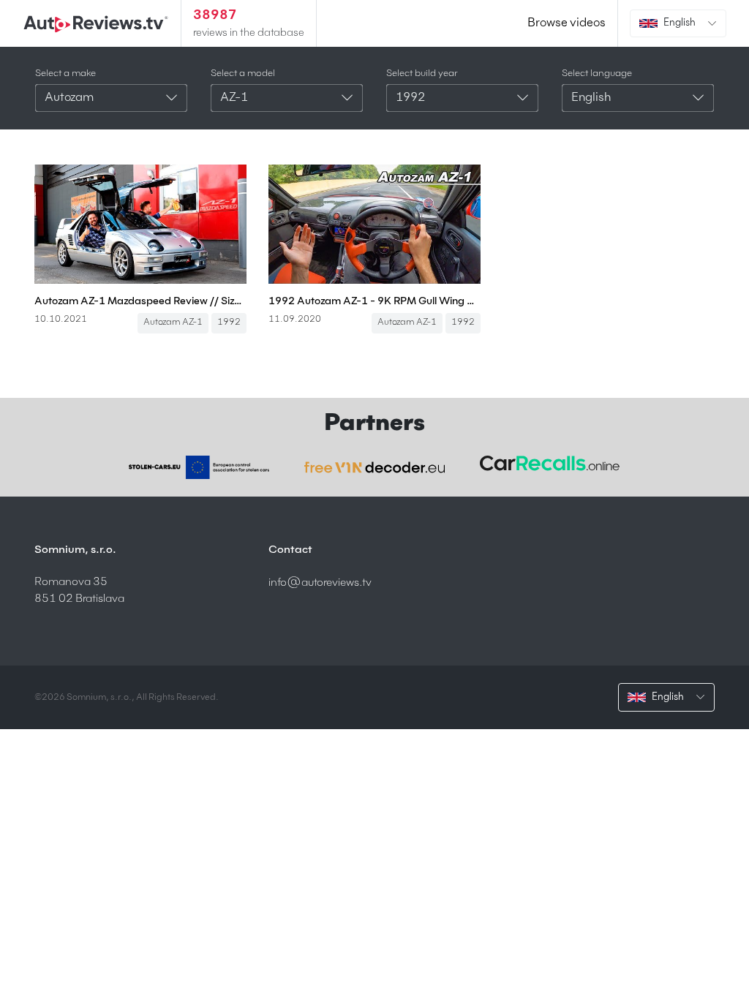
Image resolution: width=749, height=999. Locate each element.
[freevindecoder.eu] (374, 467)
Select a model (243, 73)
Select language (597, 73)
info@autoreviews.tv (320, 582)
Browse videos (566, 23)
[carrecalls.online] (550, 463)
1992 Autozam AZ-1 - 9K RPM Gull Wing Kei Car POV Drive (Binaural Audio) (374, 301)
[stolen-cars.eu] (199, 468)
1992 (229, 322)
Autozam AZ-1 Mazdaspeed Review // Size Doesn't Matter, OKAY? (140, 301)
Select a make (65, 73)
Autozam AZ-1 (173, 322)
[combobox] (111, 98)
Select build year (422, 73)
